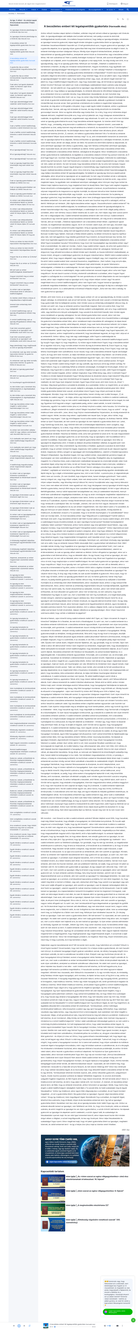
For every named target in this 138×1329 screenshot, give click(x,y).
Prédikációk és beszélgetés (75, 10)
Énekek (44, 10)
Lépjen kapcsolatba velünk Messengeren (117, 1311)
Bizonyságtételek (95, 10)
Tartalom (45, 19)
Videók (33, 10)
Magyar (125, 4)
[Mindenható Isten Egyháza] (69, 4)
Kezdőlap (12, 10)
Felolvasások (55, 10)
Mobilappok (113, 4)
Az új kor (110, 10)
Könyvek (22, 10)
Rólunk (121, 10)
